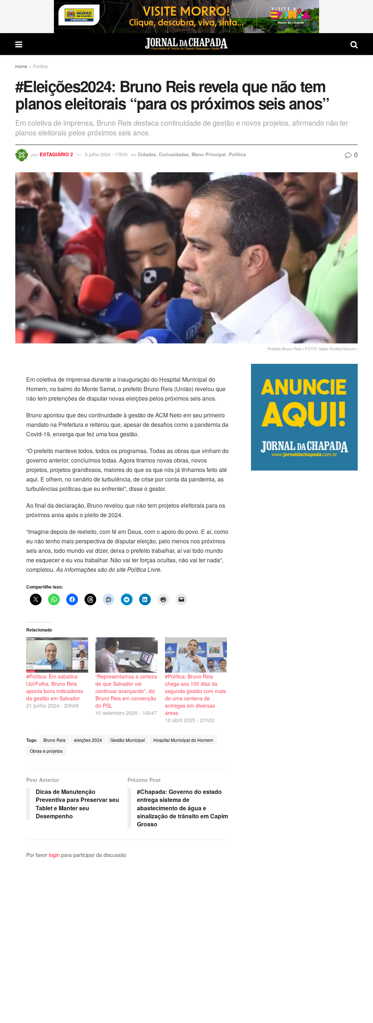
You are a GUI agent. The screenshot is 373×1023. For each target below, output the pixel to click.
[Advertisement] (304, 746)
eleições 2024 (88, 740)
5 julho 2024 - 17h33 (106, 154)
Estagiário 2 (56, 154)
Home (21, 66)
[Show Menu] (18, 44)
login (54, 854)
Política (40, 66)
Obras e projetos (46, 751)
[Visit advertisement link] (186, 16)
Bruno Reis (54, 740)
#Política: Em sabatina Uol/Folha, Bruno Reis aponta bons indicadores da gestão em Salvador (54, 687)
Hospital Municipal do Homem (183, 740)
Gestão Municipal (127, 740)
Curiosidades (174, 154)
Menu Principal (209, 154)
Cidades (147, 154)
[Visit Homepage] (186, 44)
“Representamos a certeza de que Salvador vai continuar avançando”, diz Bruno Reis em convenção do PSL (126, 691)
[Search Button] (354, 44)
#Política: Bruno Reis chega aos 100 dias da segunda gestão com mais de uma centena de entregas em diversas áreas (195, 694)
